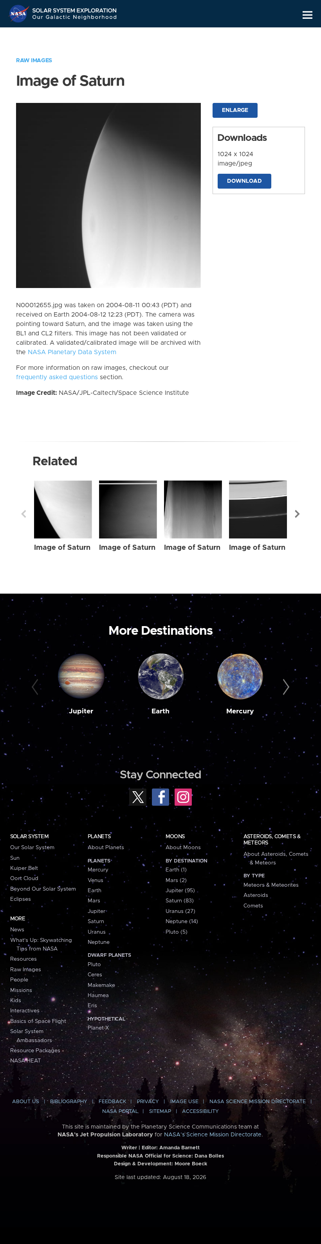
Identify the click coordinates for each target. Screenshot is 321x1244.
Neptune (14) (182, 921)
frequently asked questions (57, 377)
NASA (20, 13)
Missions (21, 990)
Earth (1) (176, 870)
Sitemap (160, 1111)
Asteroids (255, 895)
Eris (92, 1005)
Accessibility (200, 1111)
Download (244, 181)
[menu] (307, 15)
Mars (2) (176, 880)
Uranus (97, 932)
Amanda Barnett (179, 1147)
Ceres (95, 975)
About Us (25, 1101)
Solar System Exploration (74, 9)
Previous (23, 514)
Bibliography (68, 1101)
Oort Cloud (24, 878)
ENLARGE (235, 110)
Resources (23, 959)
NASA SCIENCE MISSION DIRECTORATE (257, 1101)
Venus (95, 880)
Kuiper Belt (24, 868)
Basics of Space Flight (38, 1021)
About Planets (106, 847)
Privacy (148, 1101)
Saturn (96, 921)
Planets (99, 836)
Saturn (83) (180, 901)
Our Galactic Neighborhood (74, 18)
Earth (160, 711)
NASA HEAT (25, 1061)
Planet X (98, 1028)
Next (297, 514)
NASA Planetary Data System (72, 352)
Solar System (29, 836)
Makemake (101, 985)
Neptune (99, 942)
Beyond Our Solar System (43, 889)
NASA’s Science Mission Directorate (212, 1135)
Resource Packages (35, 1050)
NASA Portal (120, 1111)
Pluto (94, 964)
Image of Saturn (62, 547)
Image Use (184, 1101)
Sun (15, 858)
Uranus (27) (180, 911)
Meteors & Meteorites (271, 885)
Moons (175, 836)
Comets (253, 906)
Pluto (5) (177, 932)
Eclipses (20, 899)
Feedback (112, 1101)
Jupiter (81, 711)
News (17, 930)
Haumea (98, 995)
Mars (94, 901)
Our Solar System (32, 847)
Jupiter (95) (180, 890)
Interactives (25, 1011)
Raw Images (34, 60)
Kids (15, 1000)
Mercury (240, 711)
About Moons (183, 847)
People (19, 980)
